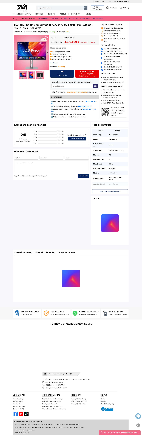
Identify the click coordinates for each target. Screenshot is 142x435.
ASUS (67, 32)
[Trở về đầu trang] (138, 424)
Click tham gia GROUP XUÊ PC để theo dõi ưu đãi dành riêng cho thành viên (118, 111)
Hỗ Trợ (103, 399)
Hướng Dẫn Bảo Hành (78, 404)
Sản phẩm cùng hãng (45, 252)
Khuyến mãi (16, 404)
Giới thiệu (39, 14)
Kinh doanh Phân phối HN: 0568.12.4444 (112, 58)
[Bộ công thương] (107, 409)
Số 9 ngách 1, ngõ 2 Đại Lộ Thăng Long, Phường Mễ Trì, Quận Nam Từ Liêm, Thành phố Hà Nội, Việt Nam (51, 427)
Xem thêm (53, 63)
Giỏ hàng (126, 8)
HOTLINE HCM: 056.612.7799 (113, 51)
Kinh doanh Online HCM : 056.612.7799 (112, 63)
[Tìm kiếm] (85, 8)
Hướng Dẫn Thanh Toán (79, 401)
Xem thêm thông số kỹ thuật (110, 191)
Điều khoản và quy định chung (52, 399)
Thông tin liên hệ (18, 409)
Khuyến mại (75, 14)
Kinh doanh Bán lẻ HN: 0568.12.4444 (115, 54)
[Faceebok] (15, 414)
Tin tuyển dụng (18, 401)
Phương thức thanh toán (50, 404)
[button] (47, 52)
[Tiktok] (26, 414)
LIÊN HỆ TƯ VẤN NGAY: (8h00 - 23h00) (74, 92)
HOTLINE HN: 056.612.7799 (112, 48)
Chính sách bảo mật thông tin (51, 401)
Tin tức (63, 14)
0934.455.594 (25, 432)
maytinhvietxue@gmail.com (120, 1)
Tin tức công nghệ (19, 406)
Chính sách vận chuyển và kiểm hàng (54, 409)
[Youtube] (21, 414)
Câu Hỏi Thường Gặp (107, 404)
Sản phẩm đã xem (66, 252)
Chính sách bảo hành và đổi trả (52, 406)
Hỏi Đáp (103, 401)
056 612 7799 (99, 1)
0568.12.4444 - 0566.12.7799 (54, 385)
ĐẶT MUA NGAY (87, 74)
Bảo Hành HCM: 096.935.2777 (113, 69)
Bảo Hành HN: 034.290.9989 (113, 67)
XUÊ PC (85, 106)
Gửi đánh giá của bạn (77, 139)
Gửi (95, 86)
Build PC (51, 14)
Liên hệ (88, 14)
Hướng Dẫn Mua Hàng (78, 399)
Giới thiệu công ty (18, 399)
